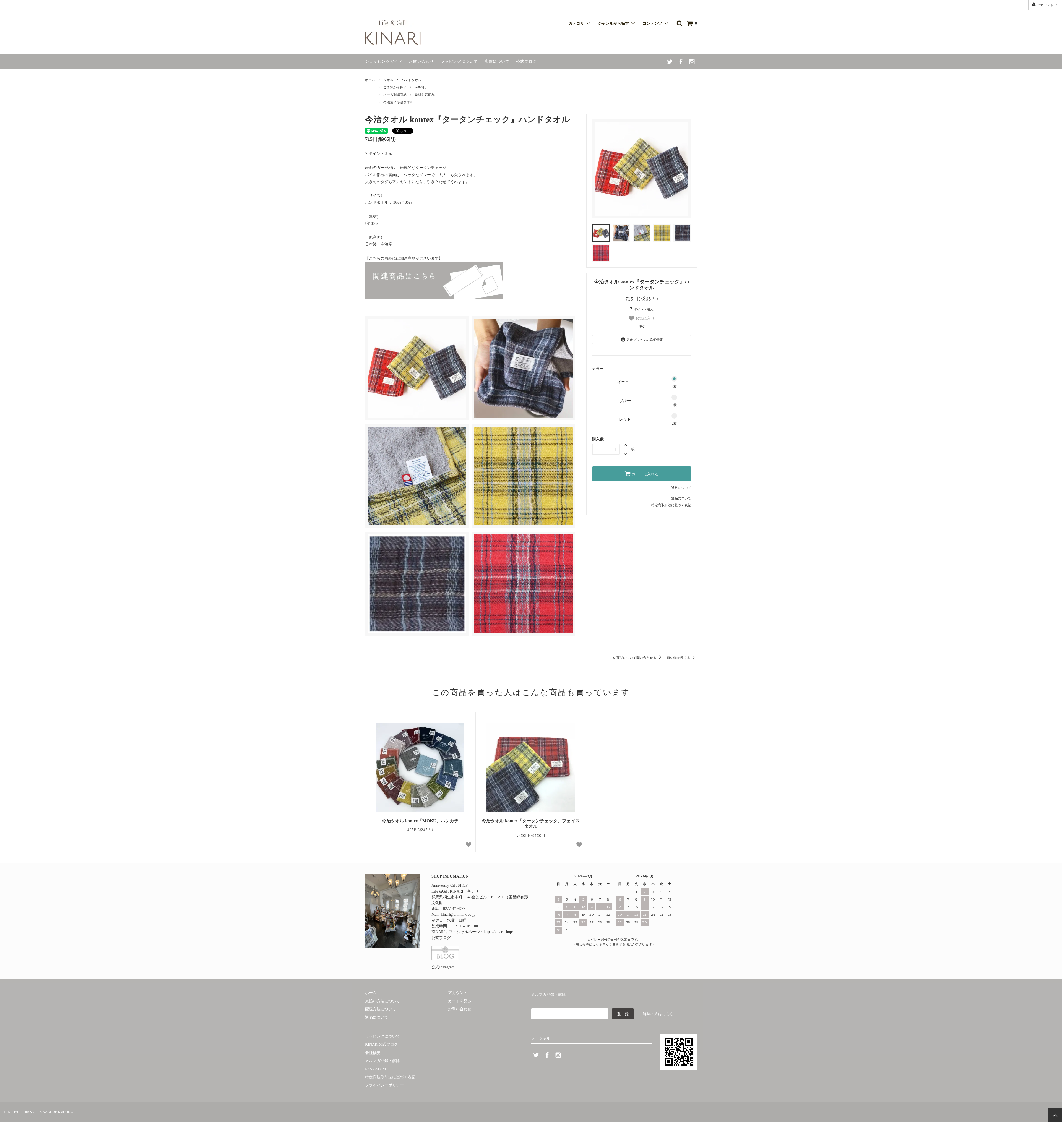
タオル (388, 80)
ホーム (370, 80)
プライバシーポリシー (384, 1085)
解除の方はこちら (658, 1014)
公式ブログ (526, 61)
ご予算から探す (395, 87)
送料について (681, 488)
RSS (368, 1069)
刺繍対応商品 (425, 95)
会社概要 (373, 1053)
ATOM (380, 1069)
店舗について (497, 61)
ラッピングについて (459, 61)
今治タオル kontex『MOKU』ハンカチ (420, 820)
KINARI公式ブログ (381, 1044)
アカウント (1045, 5)
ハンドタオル (411, 80)
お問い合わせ (421, 61)
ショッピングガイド (383, 61)
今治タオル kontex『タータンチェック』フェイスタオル (531, 823)
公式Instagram (443, 967)
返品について (681, 498)
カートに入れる (645, 474)
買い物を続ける (679, 658)
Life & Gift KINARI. (37, 1112)
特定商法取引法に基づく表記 (390, 1077)
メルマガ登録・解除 (382, 1061)
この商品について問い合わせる (633, 658)
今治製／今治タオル (398, 102)
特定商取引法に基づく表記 (671, 505)
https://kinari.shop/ (498, 932)
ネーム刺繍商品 (395, 95)
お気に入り (644, 318)
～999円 (420, 87)
